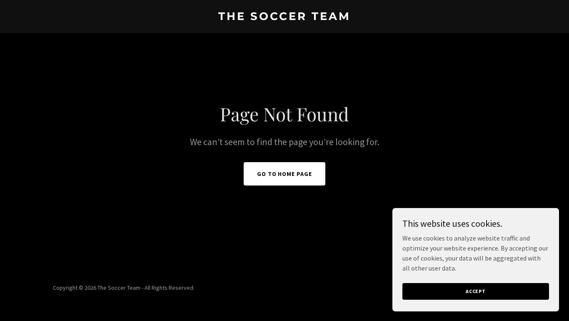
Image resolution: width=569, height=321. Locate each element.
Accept (476, 291)
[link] (284, 17)
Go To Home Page (284, 174)
